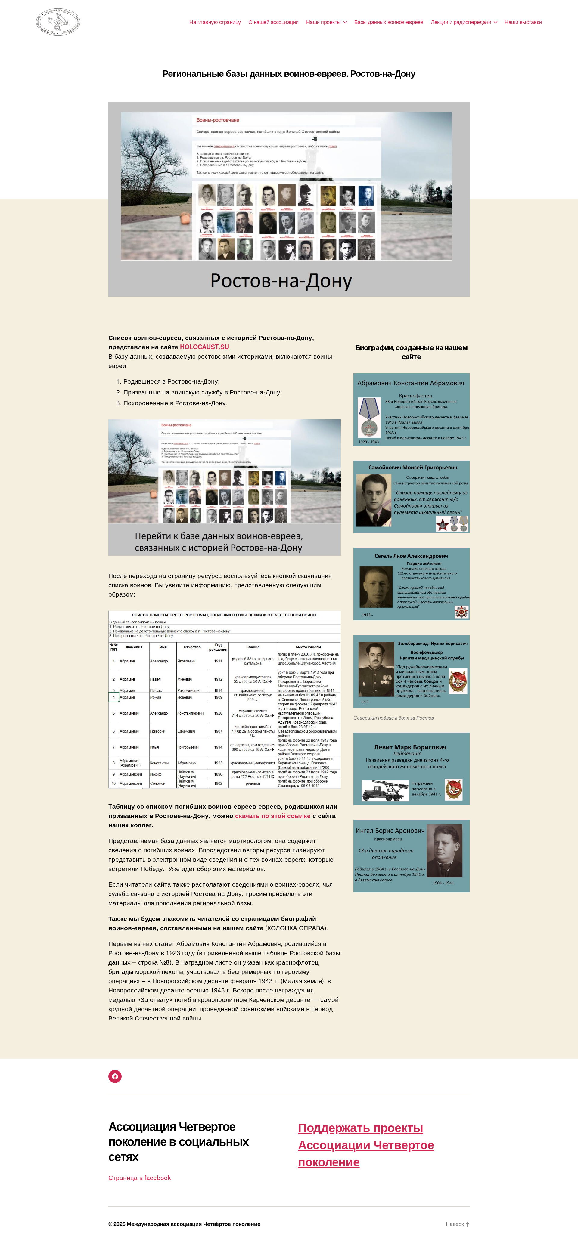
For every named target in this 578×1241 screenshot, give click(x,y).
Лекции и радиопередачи (461, 22)
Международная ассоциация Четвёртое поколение (193, 1224)
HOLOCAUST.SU (204, 346)
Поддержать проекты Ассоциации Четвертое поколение (366, 1144)
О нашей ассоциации (273, 22)
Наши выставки (523, 22)
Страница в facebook (139, 1177)
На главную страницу (215, 22)
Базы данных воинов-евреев (389, 22)
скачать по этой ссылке (273, 815)
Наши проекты (323, 22)
